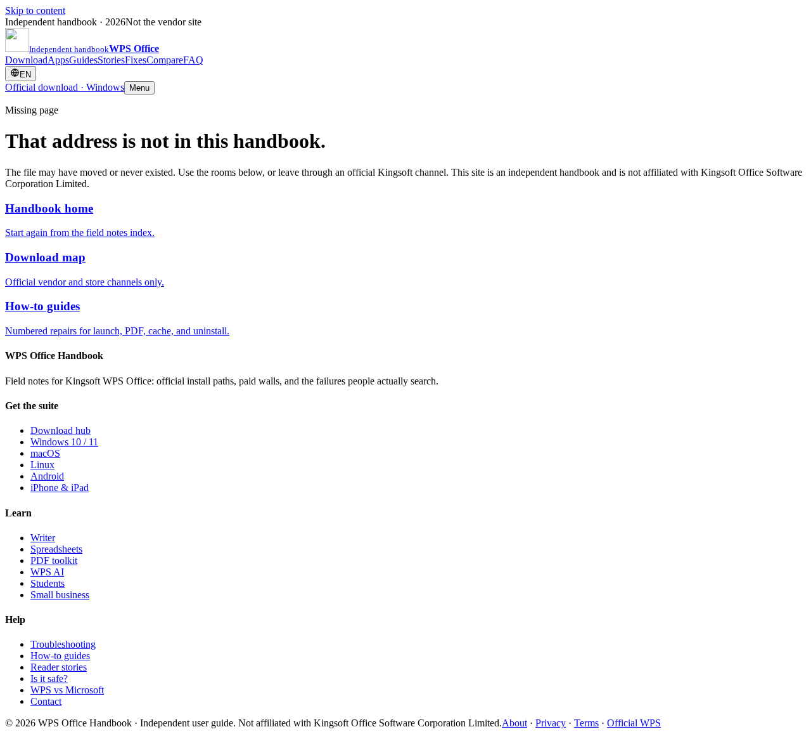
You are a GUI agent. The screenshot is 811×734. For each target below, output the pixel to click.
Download (26, 60)
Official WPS (634, 723)
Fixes (135, 60)
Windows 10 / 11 (64, 441)
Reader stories (58, 667)
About (514, 723)
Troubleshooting (63, 644)
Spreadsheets (56, 549)
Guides (83, 60)
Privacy (550, 723)
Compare (164, 60)
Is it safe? (49, 678)
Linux (42, 464)
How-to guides (60, 655)
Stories (111, 60)
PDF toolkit (53, 560)
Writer (42, 537)
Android (47, 476)
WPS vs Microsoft (67, 690)
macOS (45, 453)
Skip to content (35, 10)
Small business (59, 594)
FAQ (193, 60)
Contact (45, 701)
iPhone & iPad (59, 487)
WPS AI (47, 572)
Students (47, 583)
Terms (586, 723)
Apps (58, 60)
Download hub (60, 430)
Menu (139, 88)
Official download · (64, 87)
